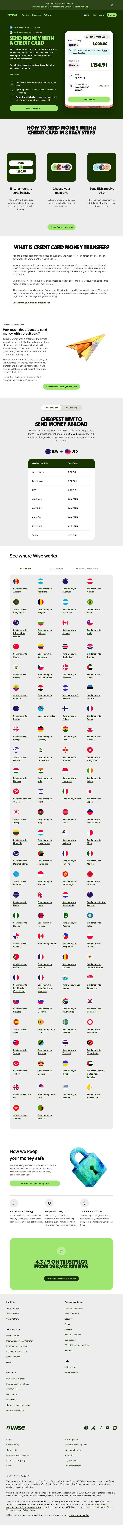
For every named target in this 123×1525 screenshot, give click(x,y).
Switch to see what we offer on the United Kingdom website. (60, 7)
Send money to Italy (71, 798)
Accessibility (70, 1455)
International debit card (17, 1351)
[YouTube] (107, 1428)
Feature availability (15, 1410)
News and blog (72, 1313)
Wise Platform (12, 1319)
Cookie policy (12, 1444)
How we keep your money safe (34, 1183)
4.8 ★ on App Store (27, 27)
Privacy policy (71, 1439)
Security (68, 1319)
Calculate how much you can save (61, 386)
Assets (9, 1362)
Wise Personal (12, 1308)
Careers (68, 1329)
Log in (101, 15)
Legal (8, 1439)
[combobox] (74, 45)
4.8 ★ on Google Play (28, 32)
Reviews (68, 1350)
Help (94, 15)
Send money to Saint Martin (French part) (20, 988)
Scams (9, 1466)
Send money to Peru (47, 943)
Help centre (70, 1367)
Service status (71, 1372)
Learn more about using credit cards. (31, 302)
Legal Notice (71, 1460)
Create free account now (61, 227)
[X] (93, 1428)
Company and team (74, 1308)
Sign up (111, 15)
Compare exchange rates (18, 1405)
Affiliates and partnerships (77, 1345)
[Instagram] (100, 1428)
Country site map (73, 1450)
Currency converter (15, 1379)
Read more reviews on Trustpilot (61, 1278)
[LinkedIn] (115, 1428)
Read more (14, 74)
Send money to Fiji (46, 716)
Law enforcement (73, 1466)
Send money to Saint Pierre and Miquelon (45, 988)
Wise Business (12, 1313)
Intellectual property (15, 1460)
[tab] (51, 407)
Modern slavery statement (18, 1455)
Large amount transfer (16, 1346)
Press (67, 1324)
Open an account (34, 108)
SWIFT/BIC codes (14, 1389)
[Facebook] (86, 1428)
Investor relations (73, 1334)
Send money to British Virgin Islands (20, 633)
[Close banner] (112, 5)
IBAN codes (11, 1394)
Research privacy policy (76, 1444)
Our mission (70, 1340)
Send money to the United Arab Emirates (96, 1074)
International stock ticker (18, 1384)
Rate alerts (11, 1399)
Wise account (12, 1335)
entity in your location (79, 1515)
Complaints (11, 1450)
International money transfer (19, 1341)
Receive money (13, 1356)
